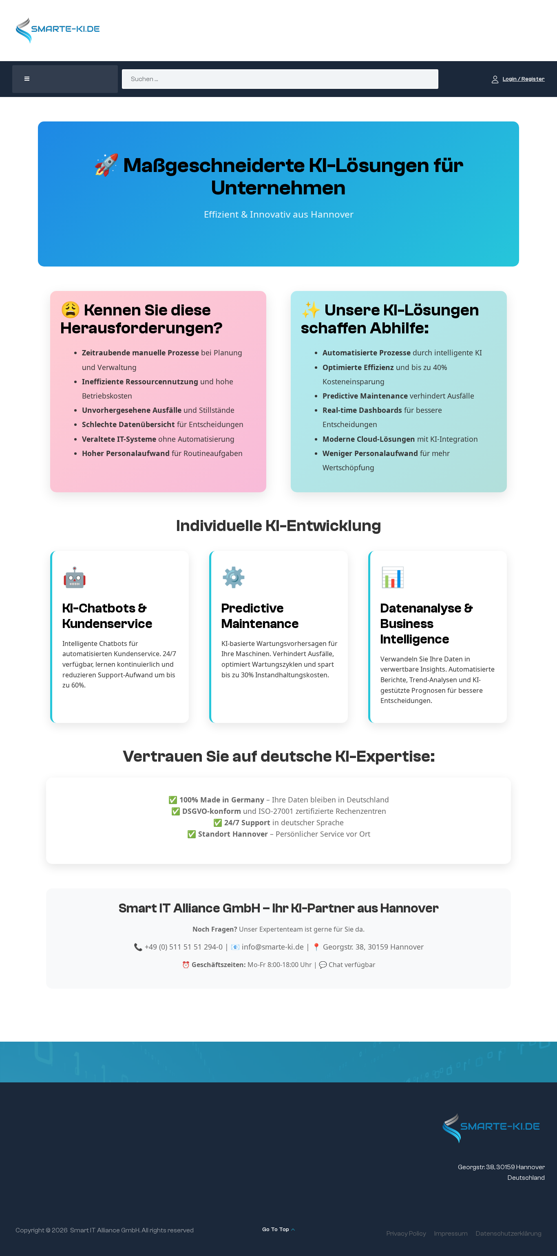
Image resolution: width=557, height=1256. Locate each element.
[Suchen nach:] (280, 79)
